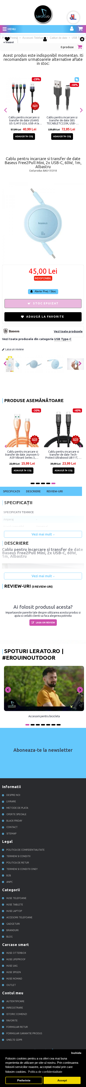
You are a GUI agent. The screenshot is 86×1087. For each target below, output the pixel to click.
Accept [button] (62, 1080)
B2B (8, 875)
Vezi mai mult (42, 534)
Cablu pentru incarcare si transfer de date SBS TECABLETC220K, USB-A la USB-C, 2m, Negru (62, 120)
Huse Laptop (14, 911)
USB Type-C (62, 339)
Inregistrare (14, 1007)
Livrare (11, 801)
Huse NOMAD (14, 978)
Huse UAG (12, 965)
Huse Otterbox (16, 953)
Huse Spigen (13, 972)
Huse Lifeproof (15, 959)
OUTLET (11, 985)
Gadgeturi (13, 923)
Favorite (12, 1020)
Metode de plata (17, 808)
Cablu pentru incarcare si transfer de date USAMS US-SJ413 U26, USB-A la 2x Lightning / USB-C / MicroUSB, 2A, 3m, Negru (24, 120)
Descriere (33, 491)
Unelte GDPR (14, 1039)
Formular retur (17, 1027)
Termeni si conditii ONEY (22, 869)
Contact (12, 827)
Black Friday (14, 820)
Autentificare (15, 1001)
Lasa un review (14, 349)
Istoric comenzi (16, 1014)
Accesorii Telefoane (19, 917)
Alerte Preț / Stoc (45, 291)
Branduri (12, 930)
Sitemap (11, 833)
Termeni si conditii (18, 856)
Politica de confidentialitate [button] (45, 1071)
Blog (9, 936)
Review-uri (55, 491)
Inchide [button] (76, 1052)
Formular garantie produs (24, 1033)
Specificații (11, 491)
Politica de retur (17, 862)
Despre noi (13, 795)
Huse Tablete (14, 904)
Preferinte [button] (23, 1080)
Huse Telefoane (16, 898)
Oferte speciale (16, 814)
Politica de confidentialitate (25, 849)
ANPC (9, 882)
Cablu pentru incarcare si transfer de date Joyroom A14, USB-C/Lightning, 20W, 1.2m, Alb (57, 454)
